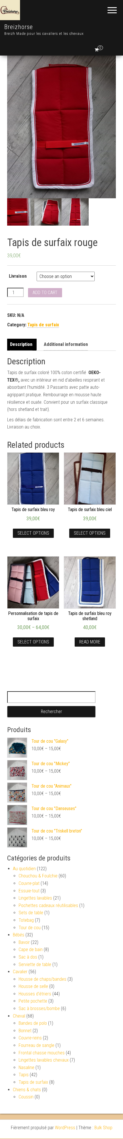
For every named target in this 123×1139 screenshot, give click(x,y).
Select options (33, 533)
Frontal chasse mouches (42, 1053)
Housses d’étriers (35, 994)
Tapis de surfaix (43, 324)
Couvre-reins (30, 1038)
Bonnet (25, 1030)
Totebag (26, 920)
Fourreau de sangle (36, 1045)
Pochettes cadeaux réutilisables (48, 905)
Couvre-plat (29, 883)
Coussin (26, 1097)
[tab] (22, 344)
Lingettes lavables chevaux (44, 1060)
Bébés (18, 935)
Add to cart (45, 292)
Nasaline (26, 1067)
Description (21, 344)
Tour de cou (30, 927)
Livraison (18, 276)
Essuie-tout (29, 891)
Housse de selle (33, 986)
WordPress (65, 1127)
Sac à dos (28, 957)
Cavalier (20, 971)
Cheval (19, 1016)
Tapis (24, 1074)
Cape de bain (31, 949)
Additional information (66, 344)
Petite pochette (33, 1001)
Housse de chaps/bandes (42, 979)
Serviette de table (35, 964)
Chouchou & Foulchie (38, 876)
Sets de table (31, 912)
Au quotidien (24, 868)
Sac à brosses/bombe (39, 1008)
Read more (89, 642)
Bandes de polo (33, 1023)
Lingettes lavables (35, 898)
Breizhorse (18, 27)
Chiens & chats (27, 1089)
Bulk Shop (103, 1127)
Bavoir (24, 942)
